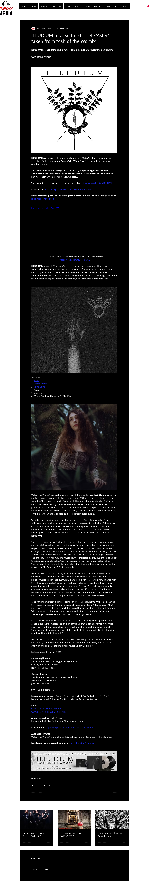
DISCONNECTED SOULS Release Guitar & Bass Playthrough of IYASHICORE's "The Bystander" (37, 834)
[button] (44, 6)
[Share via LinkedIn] (44, 785)
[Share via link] (49, 785)
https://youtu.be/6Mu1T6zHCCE (45, 208)
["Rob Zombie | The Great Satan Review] (112, 819)
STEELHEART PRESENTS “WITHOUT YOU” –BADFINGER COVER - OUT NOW (73, 834)
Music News (36, 778)
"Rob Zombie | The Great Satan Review (110, 834)
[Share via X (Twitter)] (38, 785)
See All (126, 806)
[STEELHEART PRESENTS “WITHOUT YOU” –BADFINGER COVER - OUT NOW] (74, 819)
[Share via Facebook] (32, 785)
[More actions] (116, 28)
